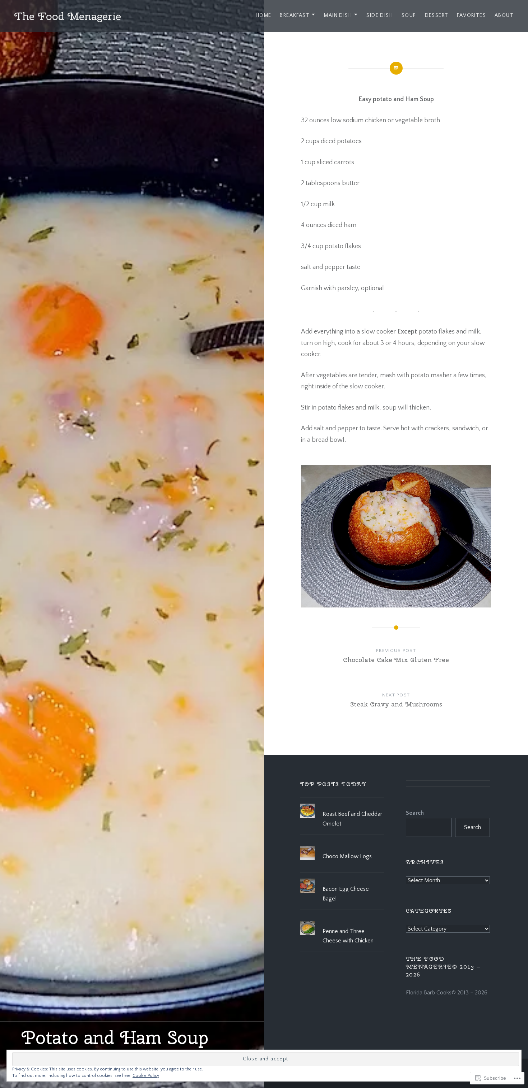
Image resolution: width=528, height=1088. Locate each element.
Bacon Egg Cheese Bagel (346, 894)
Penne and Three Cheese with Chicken (348, 936)
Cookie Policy (146, 1075)
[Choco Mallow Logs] (342, 846)
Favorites (471, 15)
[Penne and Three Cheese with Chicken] (342, 921)
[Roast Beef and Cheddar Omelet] (342, 803)
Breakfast (295, 15)
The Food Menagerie (67, 16)
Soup (409, 15)
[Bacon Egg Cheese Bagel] (342, 878)
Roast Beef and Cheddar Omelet (352, 819)
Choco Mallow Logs (347, 856)
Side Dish (379, 15)
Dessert (437, 15)
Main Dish (338, 15)
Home (264, 15)
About (504, 15)
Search (415, 813)
